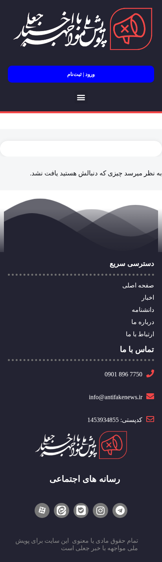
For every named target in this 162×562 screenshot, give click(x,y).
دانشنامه (143, 309)
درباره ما (142, 322)
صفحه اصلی (138, 285)
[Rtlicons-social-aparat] (42, 510)
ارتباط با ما (140, 334)
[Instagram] (100, 510)
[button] (81, 96)
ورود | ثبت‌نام (81, 74)
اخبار (148, 297)
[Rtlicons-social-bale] (81, 510)
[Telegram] (119, 510)
